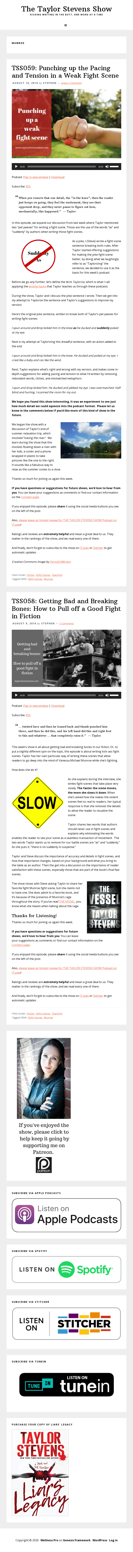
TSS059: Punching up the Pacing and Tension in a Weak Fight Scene (65, 71)
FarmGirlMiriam (60, 562)
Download (57, 177)
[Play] (16, 166)
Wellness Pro (49, 1540)
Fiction (30, 575)
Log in (113, 1540)
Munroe (48, 579)
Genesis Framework (77, 1540)
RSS (28, 186)
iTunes (84, 548)
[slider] (114, 166)
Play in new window (35, 177)
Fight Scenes (43, 575)
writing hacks (37, 286)
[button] (66, 25)
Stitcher (98, 548)
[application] (66, 166)
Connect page (30, 497)
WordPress (99, 1540)
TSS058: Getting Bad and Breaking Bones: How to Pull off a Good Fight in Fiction (66, 608)
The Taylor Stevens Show (66, 8)
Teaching (57, 575)
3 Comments (66, 623)
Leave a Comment (71, 83)
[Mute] (107, 166)
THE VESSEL (67, 901)
